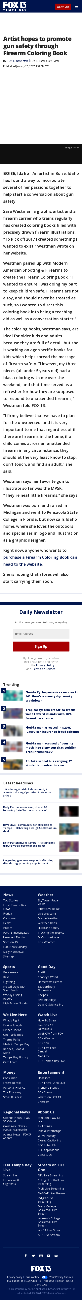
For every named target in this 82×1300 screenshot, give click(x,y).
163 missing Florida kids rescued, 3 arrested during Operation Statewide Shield (27, 792)
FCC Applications (48, 1150)
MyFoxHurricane (48, 937)
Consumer (10, 918)
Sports (9, 966)
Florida (7, 913)
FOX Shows (45, 1092)
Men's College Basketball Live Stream (47, 1209)
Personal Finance (14, 1087)
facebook (26, 1256)
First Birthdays (47, 1000)
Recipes (43, 995)
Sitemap (8, 956)
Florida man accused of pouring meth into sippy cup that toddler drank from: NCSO (50, 747)
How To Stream (48, 1020)
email (56, 1256)
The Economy (12, 1092)
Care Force (10, 1062)
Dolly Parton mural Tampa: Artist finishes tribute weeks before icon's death (29, 844)
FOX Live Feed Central (47, 1049)
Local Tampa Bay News (14, 907)
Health (7, 923)
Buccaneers (10, 972)
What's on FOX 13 (49, 1097)
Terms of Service (43, 669)
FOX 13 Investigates (16, 932)
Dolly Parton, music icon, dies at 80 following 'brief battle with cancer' (25, 808)
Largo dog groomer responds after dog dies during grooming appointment (28, 862)
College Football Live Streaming (51, 1182)
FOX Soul (44, 1043)
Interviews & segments (11, 1182)
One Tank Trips (13, 1035)
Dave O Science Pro (50, 1004)
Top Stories (10, 900)
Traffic (42, 972)
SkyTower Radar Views (48, 902)
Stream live (10, 1175)
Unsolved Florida (14, 937)
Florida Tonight (13, 1025)
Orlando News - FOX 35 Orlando (16, 1119)
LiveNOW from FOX (50, 1033)
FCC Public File (47, 1145)
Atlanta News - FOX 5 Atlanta (17, 1136)
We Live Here (15, 1014)
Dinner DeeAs (12, 1030)
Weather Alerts (47, 923)
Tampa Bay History (15, 1057)
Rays (6, 977)
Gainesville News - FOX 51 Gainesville (15, 1128)
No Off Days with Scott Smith (14, 988)
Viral (56, 61)
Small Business (12, 1097)
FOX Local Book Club (51, 1083)
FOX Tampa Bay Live (51, 1061)
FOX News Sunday (15, 947)
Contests (43, 1102)
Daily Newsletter (13, 951)
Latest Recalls (12, 1083)
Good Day (46, 966)
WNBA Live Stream (50, 1230)
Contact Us (45, 1155)
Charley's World (48, 977)
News (8, 894)
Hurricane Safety (48, 928)
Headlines (44, 1078)
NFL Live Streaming (50, 1175)
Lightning (9, 982)
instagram (41, 1256)
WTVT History (47, 1135)
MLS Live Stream (49, 1235)
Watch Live (63, 6)
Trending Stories (48, 1087)
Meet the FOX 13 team (49, 1119)
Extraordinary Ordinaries (46, 988)
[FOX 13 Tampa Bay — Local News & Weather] (14, 6)
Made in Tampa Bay (16, 1044)
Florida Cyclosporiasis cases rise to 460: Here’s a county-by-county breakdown (51, 696)
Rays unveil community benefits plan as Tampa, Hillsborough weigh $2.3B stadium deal (30, 828)
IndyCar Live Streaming (46, 1199)
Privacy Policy (45, 665)
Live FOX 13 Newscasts (45, 1027)
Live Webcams (47, 913)
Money (9, 1072)
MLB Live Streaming (51, 1188)
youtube (48, 1256)
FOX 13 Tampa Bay (41, 61)
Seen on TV (10, 942)
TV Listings (45, 1126)
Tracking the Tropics (51, 932)
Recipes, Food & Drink (13, 1050)
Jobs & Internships (49, 1131)
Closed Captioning (49, 1140)
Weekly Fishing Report (12, 996)
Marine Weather (48, 918)
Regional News (16, 1112)
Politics (7, 928)
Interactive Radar (49, 909)
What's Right (11, 1020)
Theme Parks (11, 1039)
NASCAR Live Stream (51, 1193)
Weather (45, 894)
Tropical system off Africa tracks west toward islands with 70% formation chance (50, 714)
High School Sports (15, 1003)
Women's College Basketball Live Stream (49, 1221)
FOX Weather (46, 942)
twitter (33, 1256)
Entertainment (51, 1072)
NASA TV (43, 1056)
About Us (46, 1112)
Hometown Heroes (50, 982)
